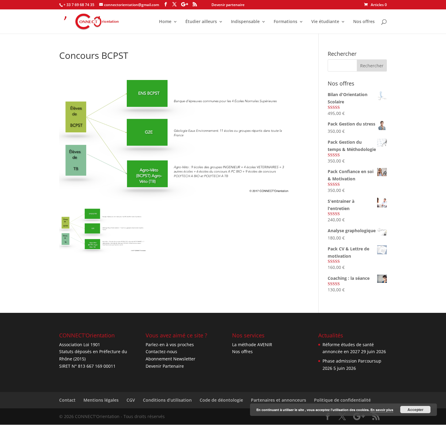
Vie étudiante (325, 21)
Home (165, 21)
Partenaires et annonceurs (278, 400)
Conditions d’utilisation (167, 400)
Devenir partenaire (228, 4)
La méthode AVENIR (252, 344)
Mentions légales (101, 400)
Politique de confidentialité (342, 400)
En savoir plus (381, 409)
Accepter (415, 409)
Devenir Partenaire (165, 366)
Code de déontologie (221, 400)
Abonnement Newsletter (170, 359)
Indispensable (245, 21)
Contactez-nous (161, 351)
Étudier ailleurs (201, 21)
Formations (285, 21)
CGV (131, 400)
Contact (67, 400)
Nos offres (364, 21)
